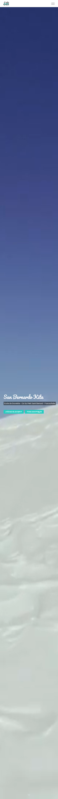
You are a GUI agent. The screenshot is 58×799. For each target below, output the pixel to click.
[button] (53, 3)
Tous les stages (34, 411)
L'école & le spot (14, 411)
